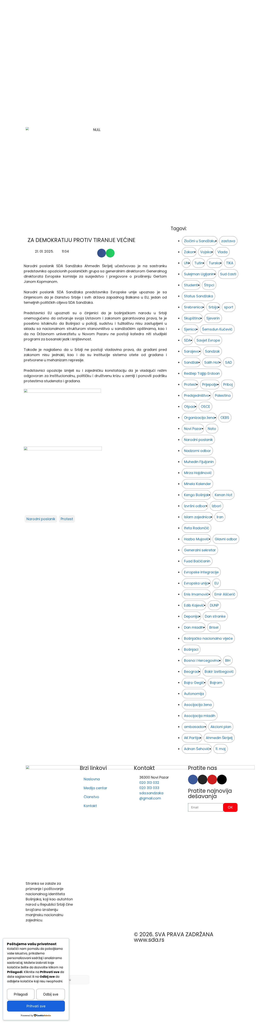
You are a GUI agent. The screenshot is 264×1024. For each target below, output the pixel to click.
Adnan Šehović (197, 748)
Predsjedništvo (196, 395)
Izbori (216, 505)
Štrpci (209, 285)
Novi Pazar (193, 428)
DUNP (214, 605)
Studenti (191, 285)
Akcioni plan (220, 726)
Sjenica (190, 329)
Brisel (213, 627)
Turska (214, 263)
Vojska (206, 252)
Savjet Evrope (208, 340)
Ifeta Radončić (196, 528)
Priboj (228, 384)
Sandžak (191, 362)
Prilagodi (21, 994)
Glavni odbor (226, 539)
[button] (101, 253)
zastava (228, 240)
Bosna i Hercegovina (201, 660)
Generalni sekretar (200, 550)
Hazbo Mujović (196, 539)
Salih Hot (211, 362)
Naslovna (92, 779)
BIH (227, 660)
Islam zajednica (197, 517)
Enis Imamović (196, 594)
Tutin (198, 263)
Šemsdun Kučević (217, 329)
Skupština (192, 318)
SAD (228, 362)
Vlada (222, 252)
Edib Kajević (194, 605)
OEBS (225, 417)
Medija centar (95, 788)
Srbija (213, 307)
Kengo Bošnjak (196, 494)
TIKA (229, 263)
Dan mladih (194, 627)
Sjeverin (213, 318)
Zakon (189, 252)
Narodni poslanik (40, 518)
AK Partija (192, 737)
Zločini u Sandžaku (199, 240)
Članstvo (91, 796)
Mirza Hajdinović (198, 472)
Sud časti (228, 274)
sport (228, 307)
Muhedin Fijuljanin (199, 461)
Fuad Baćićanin (197, 561)
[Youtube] (212, 779)
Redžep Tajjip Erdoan (202, 373)
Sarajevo (191, 351)
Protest (67, 518)
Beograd (191, 671)
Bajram (216, 682)
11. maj (220, 748)
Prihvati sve (35, 1006)
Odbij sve (50, 994)
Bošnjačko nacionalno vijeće (208, 638)
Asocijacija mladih (199, 715)
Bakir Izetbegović (219, 671)
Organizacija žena (199, 417)
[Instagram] (202, 779)
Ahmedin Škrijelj (219, 737)
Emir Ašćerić (225, 594)
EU (217, 583)
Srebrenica (193, 307)
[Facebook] (193, 779)
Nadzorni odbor (197, 450)
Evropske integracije (201, 572)
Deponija (191, 616)
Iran (220, 517)
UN (186, 263)
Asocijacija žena (198, 704)
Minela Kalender (197, 483)
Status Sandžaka (198, 296)
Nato (212, 428)
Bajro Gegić (194, 682)
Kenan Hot (223, 494)
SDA (187, 340)
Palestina (223, 395)
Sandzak (212, 351)
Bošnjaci (191, 649)
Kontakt (90, 805)
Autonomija (194, 693)
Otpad (189, 406)
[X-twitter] (222, 779)
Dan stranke (215, 616)
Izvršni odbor (195, 505)
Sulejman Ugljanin (199, 274)
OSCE (205, 406)
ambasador (194, 726)
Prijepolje (209, 384)
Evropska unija (196, 583)
